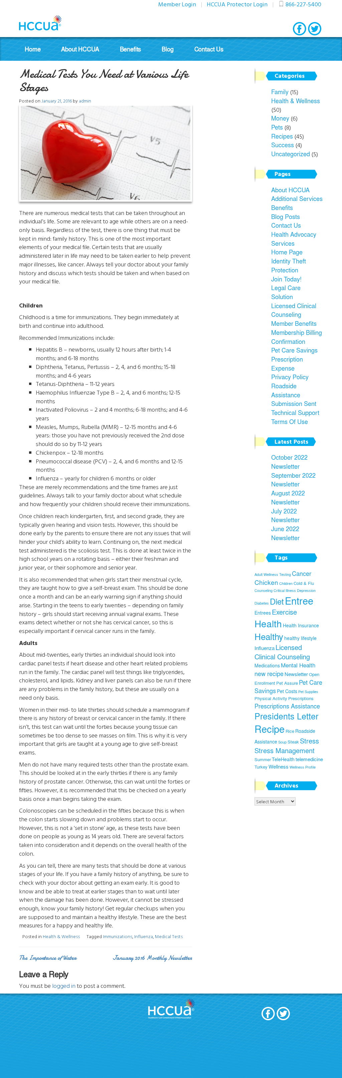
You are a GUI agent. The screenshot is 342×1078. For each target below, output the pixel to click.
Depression (306, 590)
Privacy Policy (290, 376)
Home (32, 49)
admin (85, 100)
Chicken (266, 582)
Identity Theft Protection (288, 265)
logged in (63, 985)
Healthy (268, 636)
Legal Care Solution (286, 292)
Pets (277, 127)
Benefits (130, 49)
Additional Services (297, 198)
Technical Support (295, 412)
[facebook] (299, 28)
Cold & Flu (304, 583)
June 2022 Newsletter (285, 533)
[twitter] (314, 28)
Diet (277, 601)
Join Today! (286, 278)
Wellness (279, 766)
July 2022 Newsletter (285, 515)
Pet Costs (287, 691)
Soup (282, 741)
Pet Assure (287, 683)
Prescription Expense (287, 363)
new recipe (269, 673)
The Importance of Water (47, 958)
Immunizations (117, 936)
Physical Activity (270, 698)
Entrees (262, 612)
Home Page (287, 251)
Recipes (282, 136)
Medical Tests (169, 936)
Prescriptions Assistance (287, 706)
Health (268, 623)
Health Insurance (301, 625)
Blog (167, 49)
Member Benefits (294, 323)
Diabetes (261, 603)
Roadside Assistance (285, 390)
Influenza (143, 936)
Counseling (263, 590)
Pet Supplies (308, 691)
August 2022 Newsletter (288, 497)
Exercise (284, 612)
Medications (267, 665)
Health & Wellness (61, 936)
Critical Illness (285, 590)
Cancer (301, 573)
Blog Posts (285, 216)
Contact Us (208, 49)
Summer (262, 760)
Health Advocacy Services (293, 238)
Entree (299, 600)
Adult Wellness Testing (272, 574)
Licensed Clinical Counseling (293, 310)
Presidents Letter (286, 716)
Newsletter (296, 674)
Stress (309, 740)
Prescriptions (301, 698)
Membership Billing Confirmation (296, 337)
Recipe (269, 729)
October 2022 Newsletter (289, 461)
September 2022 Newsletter (293, 479)
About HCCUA (80, 49)
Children (286, 583)
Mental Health (298, 665)
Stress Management (284, 750)
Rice (290, 731)
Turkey (261, 767)
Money (280, 118)
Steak (293, 742)
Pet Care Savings (294, 350)
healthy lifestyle (300, 638)
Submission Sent (293, 403)
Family (280, 91)
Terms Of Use (289, 421)
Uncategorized (290, 153)
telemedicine (309, 759)
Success (282, 144)
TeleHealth (283, 759)
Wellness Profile (303, 767)
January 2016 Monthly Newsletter (152, 958)
